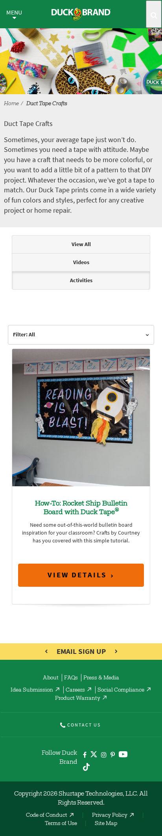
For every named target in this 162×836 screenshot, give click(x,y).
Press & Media (101, 678)
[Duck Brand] (81, 14)
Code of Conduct (46, 815)
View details (77, 575)
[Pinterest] (112, 755)
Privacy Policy (109, 815)
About (51, 678)
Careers (75, 690)
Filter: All (24, 334)
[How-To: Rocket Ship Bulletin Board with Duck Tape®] (81, 417)
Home (11, 104)
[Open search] (154, 14)
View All (81, 244)
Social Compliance (121, 690)
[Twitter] (93, 755)
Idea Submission (32, 690)
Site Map (106, 824)
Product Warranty (77, 698)
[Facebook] (85, 755)
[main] (81, 427)
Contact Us (84, 725)
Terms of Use (61, 824)
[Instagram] (104, 755)
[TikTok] (86, 765)
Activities (81, 280)
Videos (81, 262)
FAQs (71, 678)
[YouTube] (123, 755)
